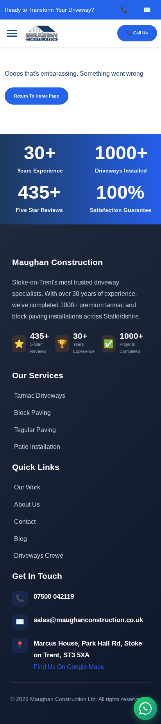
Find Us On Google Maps (69, 667)
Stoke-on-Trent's (34, 282)
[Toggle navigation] (12, 33)
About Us (27, 504)
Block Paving (32, 412)
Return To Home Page (36, 96)
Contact (25, 521)
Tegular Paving (35, 430)
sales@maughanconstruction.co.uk (88, 620)
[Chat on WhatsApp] (145, 708)
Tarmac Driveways (39, 395)
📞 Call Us (137, 32)
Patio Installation (37, 446)
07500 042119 (54, 596)
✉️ (147, 9)
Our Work (27, 487)
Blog (20, 538)
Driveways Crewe (38, 555)
